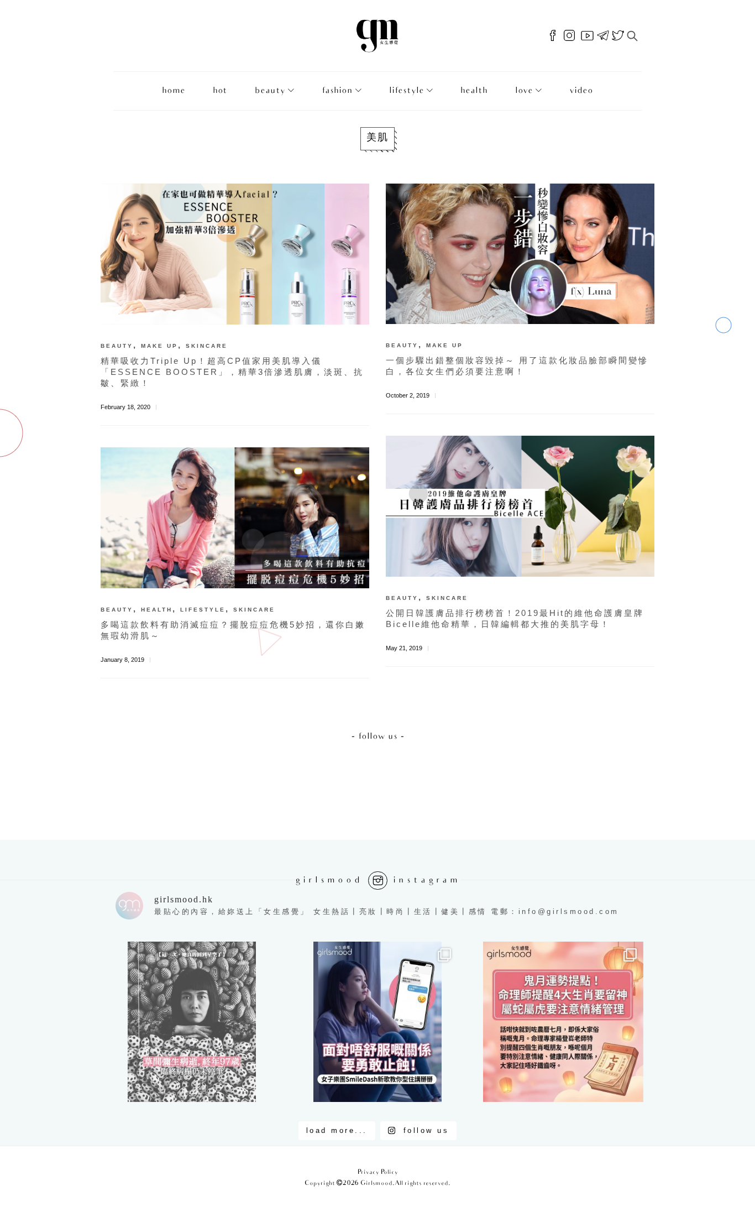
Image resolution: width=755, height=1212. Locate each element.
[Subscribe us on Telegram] (603, 36)
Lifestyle (406, 91)
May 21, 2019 (404, 648)
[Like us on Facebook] (552, 36)
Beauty (270, 91)
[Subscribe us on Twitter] (618, 36)
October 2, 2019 (407, 395)
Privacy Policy (378, 1172)
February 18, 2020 (125, 407)
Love (524, 91)
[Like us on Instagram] (569, 36)
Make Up (159, 346)
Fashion (337, 91)
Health (473, 91)
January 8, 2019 (122, 659)
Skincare (207, 346)
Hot (220, 91)
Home (173, 91)
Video (581, 91)
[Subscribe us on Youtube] (587, 36)
